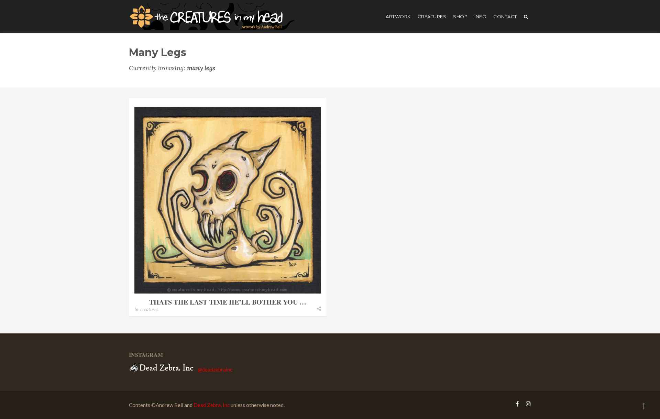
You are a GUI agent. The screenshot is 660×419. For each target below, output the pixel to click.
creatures (432, 16)
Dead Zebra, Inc (212, 405)
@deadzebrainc (215, 369)
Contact (505, 16)
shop (460, 16)
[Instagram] (526, 404)
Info (480, 16)
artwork (398, 16)
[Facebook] (517, 404)
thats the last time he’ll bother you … (227, 302)
